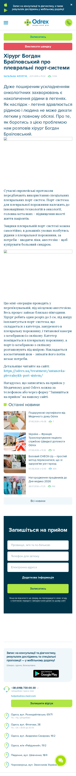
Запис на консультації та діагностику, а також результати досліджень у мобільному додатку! (38, 7)
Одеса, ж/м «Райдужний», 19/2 (28, 745)
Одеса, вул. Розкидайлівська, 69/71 (32, 716)
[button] (6, 22)
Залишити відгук (41, 703)
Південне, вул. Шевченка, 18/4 (29, 755)
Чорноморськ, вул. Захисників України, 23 (36, 764)
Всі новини (38, 501)
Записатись (38, 37)
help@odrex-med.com (23, 696)
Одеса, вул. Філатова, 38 (25, 726)
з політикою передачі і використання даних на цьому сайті (38, 601)
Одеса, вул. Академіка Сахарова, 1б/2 (33, 735)
